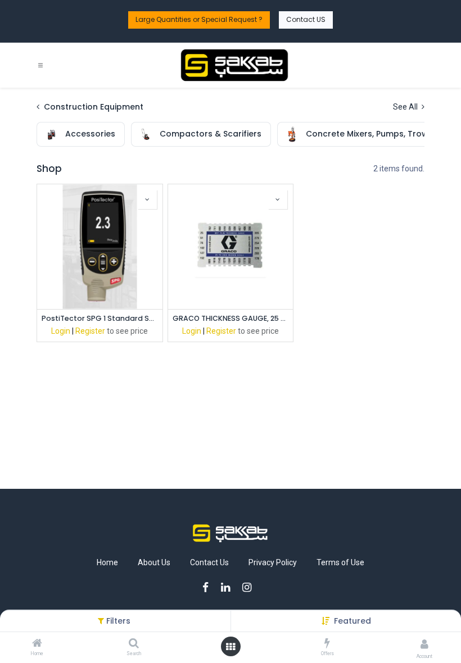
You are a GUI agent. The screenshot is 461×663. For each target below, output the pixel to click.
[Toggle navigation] (40, 65)
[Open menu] (230, 646)
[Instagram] (250, 587)
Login (60, 330)
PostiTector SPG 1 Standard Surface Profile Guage (100, 318)
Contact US (306, 19)
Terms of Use (340, 562)
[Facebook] (209, 587)
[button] (352, 621)
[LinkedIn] (229, 587)
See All (406, 106)
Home (107, 562)
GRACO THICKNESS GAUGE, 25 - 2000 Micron (231, 318)
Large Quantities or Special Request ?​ (199, 19)
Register (90, 330)
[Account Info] (424, 644)
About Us (154, 562)
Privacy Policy (272, 562)
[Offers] (327, 643)
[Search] (134, 643)
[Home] (37, 643)
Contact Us (209, 562)
